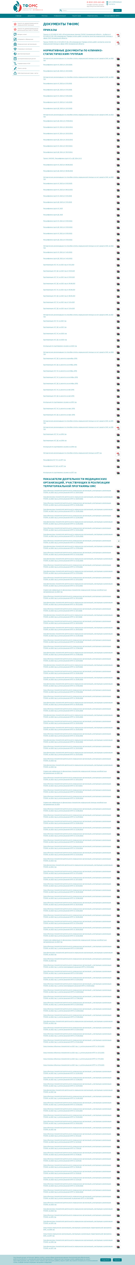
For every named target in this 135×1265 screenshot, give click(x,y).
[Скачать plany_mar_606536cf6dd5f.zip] (118, 1116)
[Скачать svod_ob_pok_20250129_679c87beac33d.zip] (118, 747)
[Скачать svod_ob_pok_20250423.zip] (118, 715)
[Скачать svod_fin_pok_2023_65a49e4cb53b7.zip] (118, 953)
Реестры (45, 16)
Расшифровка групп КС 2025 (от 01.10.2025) (57, 83)
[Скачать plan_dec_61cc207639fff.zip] (118, 1053)
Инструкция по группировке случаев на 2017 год (59, 472)
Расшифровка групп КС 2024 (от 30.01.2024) (57, 146)
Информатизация (60, 16)
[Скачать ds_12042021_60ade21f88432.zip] (118, 309)
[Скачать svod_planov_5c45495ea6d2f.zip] (118, 1228)
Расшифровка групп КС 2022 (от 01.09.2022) (57, 221)
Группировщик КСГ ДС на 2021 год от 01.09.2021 (59, 271)
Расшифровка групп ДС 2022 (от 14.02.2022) (57, 258)
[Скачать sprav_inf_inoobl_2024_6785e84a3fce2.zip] (118, 803)
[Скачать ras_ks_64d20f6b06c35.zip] (118, 165)
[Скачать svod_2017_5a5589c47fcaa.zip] (118, 1234)
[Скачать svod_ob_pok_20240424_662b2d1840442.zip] (118, 834)
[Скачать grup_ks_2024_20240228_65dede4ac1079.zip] (118, 127)
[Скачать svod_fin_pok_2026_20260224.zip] (118, 559)
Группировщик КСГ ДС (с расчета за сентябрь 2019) (60, 383)
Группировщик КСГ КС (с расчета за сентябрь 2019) (60, 377)
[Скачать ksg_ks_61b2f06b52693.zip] (118, 265)
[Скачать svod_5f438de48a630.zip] (118, 1153)
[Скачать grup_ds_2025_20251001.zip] (118, 90)
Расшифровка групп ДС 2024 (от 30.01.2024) (58, 152)
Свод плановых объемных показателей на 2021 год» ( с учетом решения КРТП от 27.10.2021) (73, 1065)
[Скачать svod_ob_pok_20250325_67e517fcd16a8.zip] (118, 722)
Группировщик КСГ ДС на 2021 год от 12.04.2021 (59, 308)
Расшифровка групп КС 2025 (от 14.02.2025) (57, 102)
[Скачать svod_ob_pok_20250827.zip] (118, 647)
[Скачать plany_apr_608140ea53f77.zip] (118, 1109)
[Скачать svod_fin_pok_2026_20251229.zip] (118, 584)
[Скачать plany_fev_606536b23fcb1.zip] (118, 1122)
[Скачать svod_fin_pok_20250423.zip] (118, 709)
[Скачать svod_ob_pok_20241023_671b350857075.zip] (118, 790)
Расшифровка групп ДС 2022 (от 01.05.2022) (57, 240)
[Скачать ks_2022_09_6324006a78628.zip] (118, 221)
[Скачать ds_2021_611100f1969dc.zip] (118, 284)
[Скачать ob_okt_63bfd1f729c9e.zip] (118, 978)
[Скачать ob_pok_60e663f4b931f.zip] (118, 1097)
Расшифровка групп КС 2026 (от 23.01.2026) (57, 64)
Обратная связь (92, 16)
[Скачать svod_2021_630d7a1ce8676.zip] (118, 1090)
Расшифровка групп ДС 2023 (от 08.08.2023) (58, 171)
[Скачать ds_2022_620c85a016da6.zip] (118, 259)
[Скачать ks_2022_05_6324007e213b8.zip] (118, 234)
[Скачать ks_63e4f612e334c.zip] (118, 190)
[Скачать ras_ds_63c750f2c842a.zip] (118, 215)
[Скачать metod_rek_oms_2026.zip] (118, 59)
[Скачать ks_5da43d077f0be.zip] (118, 371)
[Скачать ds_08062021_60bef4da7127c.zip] (118, 296)
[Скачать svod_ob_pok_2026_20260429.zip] (118, 528)
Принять (117, 1260)
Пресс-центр (22, 68)
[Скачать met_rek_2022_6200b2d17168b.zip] (118, 246)
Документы (31, 16)
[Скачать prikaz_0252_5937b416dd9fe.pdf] (118, 43)
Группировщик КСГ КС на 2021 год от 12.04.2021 (59, 302)
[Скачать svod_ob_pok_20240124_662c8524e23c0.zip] (118, 853)
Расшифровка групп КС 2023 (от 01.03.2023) (57, 183)
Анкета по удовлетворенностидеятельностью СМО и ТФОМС (28, 29)
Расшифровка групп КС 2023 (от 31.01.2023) (57, 196)
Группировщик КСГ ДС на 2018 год (54, 440)
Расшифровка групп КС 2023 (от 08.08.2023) (58, 164)
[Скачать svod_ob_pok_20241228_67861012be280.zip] (118, 778)
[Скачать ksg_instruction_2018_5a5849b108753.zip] (118, 447)
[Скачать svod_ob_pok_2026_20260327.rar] (119, 541)
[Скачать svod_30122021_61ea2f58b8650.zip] (118, 1047)
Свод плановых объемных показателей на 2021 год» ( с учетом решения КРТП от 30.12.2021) (73, 1046)
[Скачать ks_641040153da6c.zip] (118, 184)
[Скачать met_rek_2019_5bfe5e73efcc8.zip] (118, 421)
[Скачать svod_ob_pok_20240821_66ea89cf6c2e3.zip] (118, 809)
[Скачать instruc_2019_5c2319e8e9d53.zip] (118, 403)
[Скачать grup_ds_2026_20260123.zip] (118, 71)
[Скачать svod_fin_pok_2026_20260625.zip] (118, 510)
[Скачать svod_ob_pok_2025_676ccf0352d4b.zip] (118, 759)
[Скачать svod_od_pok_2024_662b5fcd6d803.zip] (118, 859)
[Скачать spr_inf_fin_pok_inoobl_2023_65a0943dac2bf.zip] (118, 940)
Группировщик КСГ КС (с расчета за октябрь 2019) (60, 371)
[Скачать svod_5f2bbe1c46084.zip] (118, 1159)
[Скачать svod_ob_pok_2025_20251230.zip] (118, 597)
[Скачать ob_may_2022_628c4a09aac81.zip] (118, 1015)
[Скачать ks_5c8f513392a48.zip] (118, 409)
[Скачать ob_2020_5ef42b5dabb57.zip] (118, 1203)
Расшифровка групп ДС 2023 (53, 214)
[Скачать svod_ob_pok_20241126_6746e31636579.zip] (118, 784)
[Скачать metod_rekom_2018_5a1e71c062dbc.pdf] (118, 428)
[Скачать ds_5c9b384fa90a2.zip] (118, 415)
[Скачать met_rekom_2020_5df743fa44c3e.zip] (118, 353)
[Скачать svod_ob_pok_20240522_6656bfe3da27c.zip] (118, 828)
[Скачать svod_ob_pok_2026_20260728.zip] (118, 491)
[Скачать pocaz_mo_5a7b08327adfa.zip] (118, 1247)
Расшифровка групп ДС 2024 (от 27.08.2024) (58, 121)
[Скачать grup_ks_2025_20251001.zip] (118, 84)
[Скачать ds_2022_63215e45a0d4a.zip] (118, 240)
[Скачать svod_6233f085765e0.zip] (118, 1034)
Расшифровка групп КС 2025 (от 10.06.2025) (57, 96)
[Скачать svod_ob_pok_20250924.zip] (118, 640)
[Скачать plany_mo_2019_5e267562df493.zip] (118, 1215)
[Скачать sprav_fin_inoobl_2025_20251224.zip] (118, 772)
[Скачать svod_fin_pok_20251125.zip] (118, 615)
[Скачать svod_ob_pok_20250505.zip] (118, 697)
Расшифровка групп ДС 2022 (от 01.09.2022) (57, 227)
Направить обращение (25, 39)
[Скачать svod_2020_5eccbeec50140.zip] (118, 1197)
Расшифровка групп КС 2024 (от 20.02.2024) (58, 133)
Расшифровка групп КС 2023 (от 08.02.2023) (58, 189)
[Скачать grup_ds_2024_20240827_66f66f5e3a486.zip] (118, 121)
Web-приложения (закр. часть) (28, 73)
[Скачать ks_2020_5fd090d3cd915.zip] (118, 334)
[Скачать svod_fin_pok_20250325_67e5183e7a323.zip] (118, 728)
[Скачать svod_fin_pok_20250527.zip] (118, 684)
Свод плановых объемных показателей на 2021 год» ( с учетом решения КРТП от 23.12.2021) (73, 1052)
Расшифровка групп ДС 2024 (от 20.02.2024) (58, 139)
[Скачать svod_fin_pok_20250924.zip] (118, 634)
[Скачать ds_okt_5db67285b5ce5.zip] (118, 365)
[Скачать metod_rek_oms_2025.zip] (118, 77)
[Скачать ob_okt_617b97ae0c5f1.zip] (118, 1065)
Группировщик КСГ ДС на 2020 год (55, 339)
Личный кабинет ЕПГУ (111, 16)
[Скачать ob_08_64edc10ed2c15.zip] (118, 897)
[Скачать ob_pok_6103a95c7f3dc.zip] (118, 1084)
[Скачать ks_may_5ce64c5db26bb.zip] (118, 390)
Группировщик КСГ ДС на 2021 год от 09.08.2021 (59, 283)
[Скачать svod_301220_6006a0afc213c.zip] (118, 1134)
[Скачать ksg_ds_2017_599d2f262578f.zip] (118, 467)
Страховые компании (25, 49)
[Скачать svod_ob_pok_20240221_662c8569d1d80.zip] (118, 847)
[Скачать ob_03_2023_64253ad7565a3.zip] (118, 928)
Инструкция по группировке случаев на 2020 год (60, 346)
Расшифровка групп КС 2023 (53, 208)
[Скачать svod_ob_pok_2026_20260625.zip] (118, 503)
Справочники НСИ (24, 63)
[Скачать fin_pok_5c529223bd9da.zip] (118, 1241)
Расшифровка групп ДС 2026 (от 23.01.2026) (57, 71)
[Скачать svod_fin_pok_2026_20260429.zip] (118, 535)
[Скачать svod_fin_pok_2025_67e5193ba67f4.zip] (118, 765)
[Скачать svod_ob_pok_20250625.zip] (118, 672)
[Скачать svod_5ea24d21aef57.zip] (118, 1178)
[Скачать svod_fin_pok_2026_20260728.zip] (118, 497)
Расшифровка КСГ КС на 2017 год (54, 460)
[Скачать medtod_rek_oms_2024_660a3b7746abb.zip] (118, 115)
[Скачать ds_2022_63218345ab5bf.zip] (118, 228)
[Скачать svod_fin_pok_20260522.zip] (118, 522)
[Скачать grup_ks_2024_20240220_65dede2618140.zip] (118, 134)
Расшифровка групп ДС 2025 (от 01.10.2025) (57, 89)
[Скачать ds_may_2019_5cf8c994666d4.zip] (118, 396)
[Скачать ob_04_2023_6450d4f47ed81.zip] (118, 922)
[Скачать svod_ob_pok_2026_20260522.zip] (118, 516)
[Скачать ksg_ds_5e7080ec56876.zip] (118, 340)
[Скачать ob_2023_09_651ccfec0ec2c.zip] (118, 890)
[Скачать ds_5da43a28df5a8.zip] (118, 384)
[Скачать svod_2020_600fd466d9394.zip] (118, 1209)
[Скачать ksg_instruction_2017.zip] (118, 473)
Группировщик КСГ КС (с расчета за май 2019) (58, 389)
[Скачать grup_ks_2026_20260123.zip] (118, 65)
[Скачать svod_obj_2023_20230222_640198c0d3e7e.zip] (118, 934)
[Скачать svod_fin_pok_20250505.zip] (118, 703)
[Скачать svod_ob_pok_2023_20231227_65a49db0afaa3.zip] (118, 872)
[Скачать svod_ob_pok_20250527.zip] (118, 690)
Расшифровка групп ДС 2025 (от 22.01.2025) (57, 108)
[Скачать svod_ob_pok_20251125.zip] (118, 609)
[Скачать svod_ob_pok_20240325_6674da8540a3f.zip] (118, 840)
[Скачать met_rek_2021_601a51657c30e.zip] (118, 315)
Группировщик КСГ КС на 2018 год (54, 434)
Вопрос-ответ (22, 34)
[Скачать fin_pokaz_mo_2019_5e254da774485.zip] (118, 1222)
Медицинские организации (27, 44)
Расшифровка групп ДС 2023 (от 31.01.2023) (57, 202)
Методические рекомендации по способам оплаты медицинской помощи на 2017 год (72, 453)
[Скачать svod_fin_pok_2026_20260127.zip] (118, 572)
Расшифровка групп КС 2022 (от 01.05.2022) (57, 233)
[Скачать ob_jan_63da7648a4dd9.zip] (118, 947)
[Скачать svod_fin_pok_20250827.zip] (118, 653)
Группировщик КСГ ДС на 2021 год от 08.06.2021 (59, 296)
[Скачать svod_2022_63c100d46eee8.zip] (118, 1022)
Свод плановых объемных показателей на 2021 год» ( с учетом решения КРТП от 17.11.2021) (73, 1059)
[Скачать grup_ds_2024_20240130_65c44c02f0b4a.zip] (118, 153)
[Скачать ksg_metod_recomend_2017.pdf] (118, 454)
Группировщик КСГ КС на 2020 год (55, 333)
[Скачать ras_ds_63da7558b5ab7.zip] (118, 203)
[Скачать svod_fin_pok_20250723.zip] (118, 665)
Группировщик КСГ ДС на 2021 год (54, 327)
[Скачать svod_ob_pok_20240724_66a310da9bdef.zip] (118, 815)
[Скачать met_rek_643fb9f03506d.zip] (118, 178)
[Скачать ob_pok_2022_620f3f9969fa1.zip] (118, 1040)
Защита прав (76, 16)
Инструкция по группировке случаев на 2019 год (59, 402)
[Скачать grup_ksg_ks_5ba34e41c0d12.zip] (118, 435)
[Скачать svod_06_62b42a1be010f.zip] (118, 1009)
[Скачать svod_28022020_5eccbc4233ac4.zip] (118, 1191)
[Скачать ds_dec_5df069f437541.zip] (118, 359)
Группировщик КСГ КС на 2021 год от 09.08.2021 (59, 290)
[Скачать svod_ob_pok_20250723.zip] (118, 659)
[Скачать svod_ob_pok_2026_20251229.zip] (118, 578)
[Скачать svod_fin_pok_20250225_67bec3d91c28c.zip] (118, 740)
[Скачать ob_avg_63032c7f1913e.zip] (118, 997)
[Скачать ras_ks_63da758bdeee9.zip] (118, 196)
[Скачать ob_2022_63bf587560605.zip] (118, 965)
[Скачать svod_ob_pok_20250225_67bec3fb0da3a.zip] (118, 734)
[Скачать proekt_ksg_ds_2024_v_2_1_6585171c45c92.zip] (118, 159)
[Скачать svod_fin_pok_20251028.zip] (118, 628)
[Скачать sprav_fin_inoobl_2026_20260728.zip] (118, 590)
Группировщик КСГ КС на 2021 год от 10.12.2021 (58, 264)
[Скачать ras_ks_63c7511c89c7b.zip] (118, 209)
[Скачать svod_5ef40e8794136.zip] (118, 1165)
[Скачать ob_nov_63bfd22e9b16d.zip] (118, 972)
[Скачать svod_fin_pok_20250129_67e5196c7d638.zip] (118, 753)
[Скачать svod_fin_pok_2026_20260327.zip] (118, 547)
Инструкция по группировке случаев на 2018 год (59, 446)
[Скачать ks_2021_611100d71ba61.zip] (118, 290)
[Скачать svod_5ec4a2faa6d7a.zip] (118, 1172)
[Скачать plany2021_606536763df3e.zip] (118, 1128)
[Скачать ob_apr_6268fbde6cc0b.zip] (118, 1028)
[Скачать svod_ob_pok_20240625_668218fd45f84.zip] (118, 822)
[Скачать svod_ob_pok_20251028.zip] (118, 622)
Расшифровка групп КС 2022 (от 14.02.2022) (57, 252)
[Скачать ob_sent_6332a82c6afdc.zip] (118, 990)
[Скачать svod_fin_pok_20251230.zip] (118, 603)
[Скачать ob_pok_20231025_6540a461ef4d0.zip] (118, 884)
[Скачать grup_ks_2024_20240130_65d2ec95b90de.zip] (118, 146)
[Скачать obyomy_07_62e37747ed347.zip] (118, 1003)
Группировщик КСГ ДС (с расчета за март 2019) (59, 415)
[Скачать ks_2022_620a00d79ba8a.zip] (118, 253)
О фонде (18, 16)
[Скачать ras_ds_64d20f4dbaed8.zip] (118, 171)
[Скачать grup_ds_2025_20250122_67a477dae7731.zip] (118, 109)
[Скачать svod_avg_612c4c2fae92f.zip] (118, 1078)
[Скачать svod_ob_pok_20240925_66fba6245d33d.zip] (118, 797)
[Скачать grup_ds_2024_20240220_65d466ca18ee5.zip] (118, 140)
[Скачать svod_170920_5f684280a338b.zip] (118, 1147)
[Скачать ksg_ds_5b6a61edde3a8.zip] (118, 441)
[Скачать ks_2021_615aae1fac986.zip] (118, 278)
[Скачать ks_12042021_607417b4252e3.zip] (118, 303)
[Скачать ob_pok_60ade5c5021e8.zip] (118, 1103)
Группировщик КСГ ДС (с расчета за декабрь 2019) (60, 358)
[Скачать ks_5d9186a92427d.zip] (118, 378)
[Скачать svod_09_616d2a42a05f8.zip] (118, 1072)
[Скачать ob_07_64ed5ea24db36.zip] (118, 903)
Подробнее (106, 1260)
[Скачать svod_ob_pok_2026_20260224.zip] (118, 553)
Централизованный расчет (27, 58)
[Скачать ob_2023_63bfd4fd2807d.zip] (118, 959)
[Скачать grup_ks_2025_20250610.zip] (118, 96)
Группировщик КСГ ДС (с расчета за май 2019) (58, 396)
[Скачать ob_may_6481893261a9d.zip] (118, 915)
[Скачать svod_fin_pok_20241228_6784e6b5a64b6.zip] (118, 865)
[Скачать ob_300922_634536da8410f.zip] (118, 984)
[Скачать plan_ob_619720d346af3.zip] (118, 1059)
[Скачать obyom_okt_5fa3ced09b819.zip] (118, 1140)
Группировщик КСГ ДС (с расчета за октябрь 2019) (60, 365)
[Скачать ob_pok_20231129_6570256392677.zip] (118, 878)
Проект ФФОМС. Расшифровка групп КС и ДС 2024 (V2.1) (62, 158)
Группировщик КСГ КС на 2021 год (54, 321)
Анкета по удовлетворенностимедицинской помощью (28, 24)
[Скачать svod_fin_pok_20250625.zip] (118, 678)
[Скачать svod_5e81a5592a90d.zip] (118, 1184)
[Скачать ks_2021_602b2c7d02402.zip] (118, 321)
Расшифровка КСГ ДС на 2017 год (54, 466)
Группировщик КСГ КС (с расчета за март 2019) (59, 408)
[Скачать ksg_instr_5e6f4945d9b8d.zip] (118, 346)
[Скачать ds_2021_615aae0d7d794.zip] (118, 271)
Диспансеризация (24, 54)
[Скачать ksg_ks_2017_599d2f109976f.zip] (118, 460)
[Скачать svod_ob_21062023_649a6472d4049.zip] (118, 909)
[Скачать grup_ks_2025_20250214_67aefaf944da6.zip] (118, 103)
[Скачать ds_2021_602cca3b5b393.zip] (118, 328)
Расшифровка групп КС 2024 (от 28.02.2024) (58, 127)
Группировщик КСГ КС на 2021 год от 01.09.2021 (59, 277)
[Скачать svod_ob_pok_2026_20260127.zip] (118, 565)
